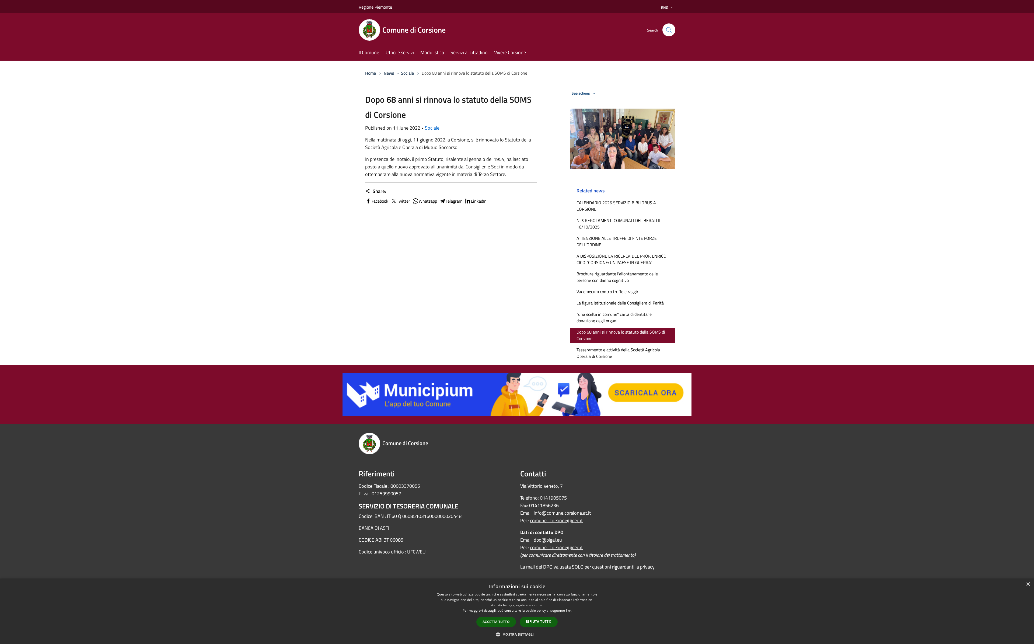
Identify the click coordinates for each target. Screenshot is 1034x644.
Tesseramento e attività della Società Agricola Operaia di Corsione (618, 353)
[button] (517, 634)
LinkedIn (479, 201)
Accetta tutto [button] (496, 621)
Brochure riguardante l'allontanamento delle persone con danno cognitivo (617, 277)
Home (370, 73)
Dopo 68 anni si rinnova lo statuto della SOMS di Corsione (621, 335)
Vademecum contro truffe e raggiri (608, 291)
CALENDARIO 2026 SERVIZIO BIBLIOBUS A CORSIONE (616, 205)
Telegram (454, 201)
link (568, 610)
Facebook (380, 201)
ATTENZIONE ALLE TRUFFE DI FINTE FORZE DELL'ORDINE (617, 241)
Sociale (407, 73)
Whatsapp (428, 201)
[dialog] (517, 611)
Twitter (403, 201)
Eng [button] (664, 7)
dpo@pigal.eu (548, 539)
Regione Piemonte (375, 7)
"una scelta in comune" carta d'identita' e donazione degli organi (614, 317)
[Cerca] (668, 29)
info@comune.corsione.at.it (562, 513)
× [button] (1028, 584)
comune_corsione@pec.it (556, 520)
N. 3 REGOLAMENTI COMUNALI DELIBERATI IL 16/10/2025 (619, 223)
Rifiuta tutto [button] (538, 621)
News (389, 73)
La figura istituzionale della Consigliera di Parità (620, 303)
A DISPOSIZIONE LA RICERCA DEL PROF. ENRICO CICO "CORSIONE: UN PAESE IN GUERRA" (621, 259)
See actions (581, 93)
